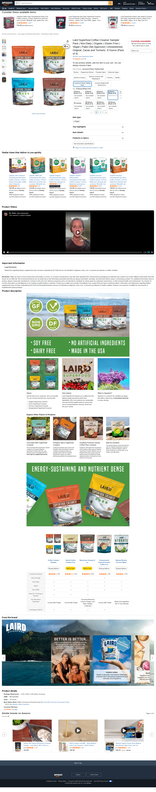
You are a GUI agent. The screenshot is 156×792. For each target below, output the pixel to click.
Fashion (117, 8)
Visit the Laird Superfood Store (83, 56)
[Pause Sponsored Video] (49, 735)
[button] (4, 8)
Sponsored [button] (5, 716)
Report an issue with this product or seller (89, 147)
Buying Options (53, 568)
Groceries (66, 8)
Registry (125, 8)
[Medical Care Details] (26, 8)
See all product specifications (83, 143)
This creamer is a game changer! (20, 215)
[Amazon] (7, 3)
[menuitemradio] (148, 252)
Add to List (135, 51)
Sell (111, 8)
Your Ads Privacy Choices (101, 781)
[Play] (3, 252)
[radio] (4, 41)
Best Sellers (45, 8)
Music (132, 8)
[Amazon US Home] (58, 775)
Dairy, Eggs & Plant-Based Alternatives (29, 34)
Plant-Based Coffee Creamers (50, 34)
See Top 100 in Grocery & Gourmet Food (55, 702)
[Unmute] (152, 252)
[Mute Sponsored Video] (49, 739)
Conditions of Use (51, 781)
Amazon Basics (33, 8)
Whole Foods (75, 8)
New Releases (56, 8)
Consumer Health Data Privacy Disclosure (80, 781)
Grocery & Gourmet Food (9, 34)
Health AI (11, 8)
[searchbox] (64, 3)
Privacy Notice (62, 781)
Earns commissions (23, 213)
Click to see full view (38, 113)
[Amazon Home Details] (146, 8)
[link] (19, 25)
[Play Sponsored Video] (78, 730)
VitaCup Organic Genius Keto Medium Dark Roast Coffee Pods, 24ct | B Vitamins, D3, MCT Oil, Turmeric (128, 744)
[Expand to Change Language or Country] (84, 775)
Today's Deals (87, 8)
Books (96, 8)
